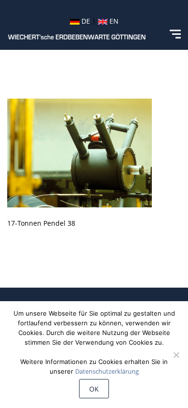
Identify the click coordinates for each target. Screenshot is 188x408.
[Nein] (176, 355)
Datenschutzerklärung (107, 371)
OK (94, 388)
